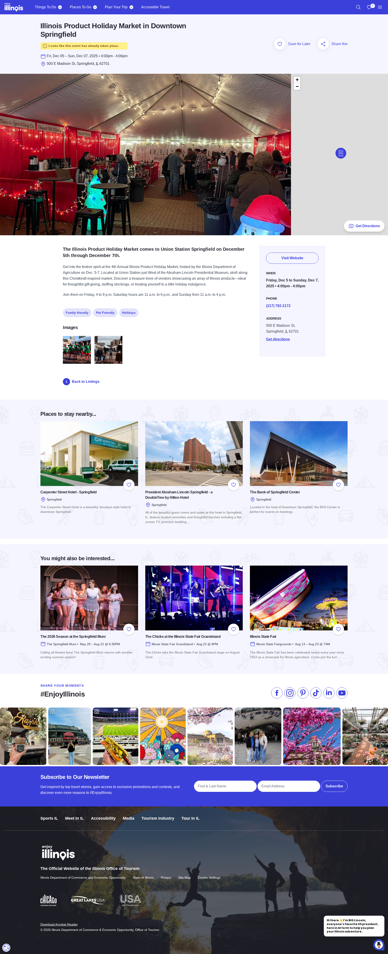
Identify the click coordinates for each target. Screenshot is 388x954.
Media (128, 818)
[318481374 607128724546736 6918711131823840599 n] (77, 350)
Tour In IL (190, 818)
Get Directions (368, 226)
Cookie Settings (209, 877)
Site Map (184, 877)
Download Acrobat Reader (59, 924)
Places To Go (80, 7)
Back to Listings (85, 381)
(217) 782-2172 (278, 306)
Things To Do (45, 7)
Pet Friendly (105, 312)
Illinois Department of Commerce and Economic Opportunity (83, 877)
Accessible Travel (155, 7)
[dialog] (6, 948)
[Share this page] (323, 44)
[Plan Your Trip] (131, 7)
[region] (358, 7)
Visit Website (292, 258)
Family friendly (77, 312)
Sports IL (49, 818)
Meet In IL (74, 818)
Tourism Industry (157, 818)
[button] (340, 153)
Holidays (129, 312)
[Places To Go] (95, 7)
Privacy (166, 877)
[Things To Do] (60, 7)
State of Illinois (143, 877)
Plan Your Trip (116, 7)
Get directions (278, 339)
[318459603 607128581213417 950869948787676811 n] (109, 350)
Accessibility (103, 818)
